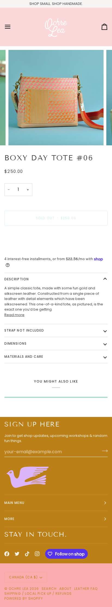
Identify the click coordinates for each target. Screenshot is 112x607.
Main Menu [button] (14, 502)
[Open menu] (12, 27)
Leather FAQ (86, 588)
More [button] (9, 518)
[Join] (103, 451)
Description (16, 279)
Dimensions (15, 343)
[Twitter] (17, 553)
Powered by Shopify (23, 598)
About (65, 588)
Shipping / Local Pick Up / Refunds (38, 593)
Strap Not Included (24, 330)
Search (49, 588)
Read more (14, 314)
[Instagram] (37, 553)
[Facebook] (6, 553)
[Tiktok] (27, 553)
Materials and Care (23, 356)
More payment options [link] (24, 250)
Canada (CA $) (23, 577)
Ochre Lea (19, 588)
